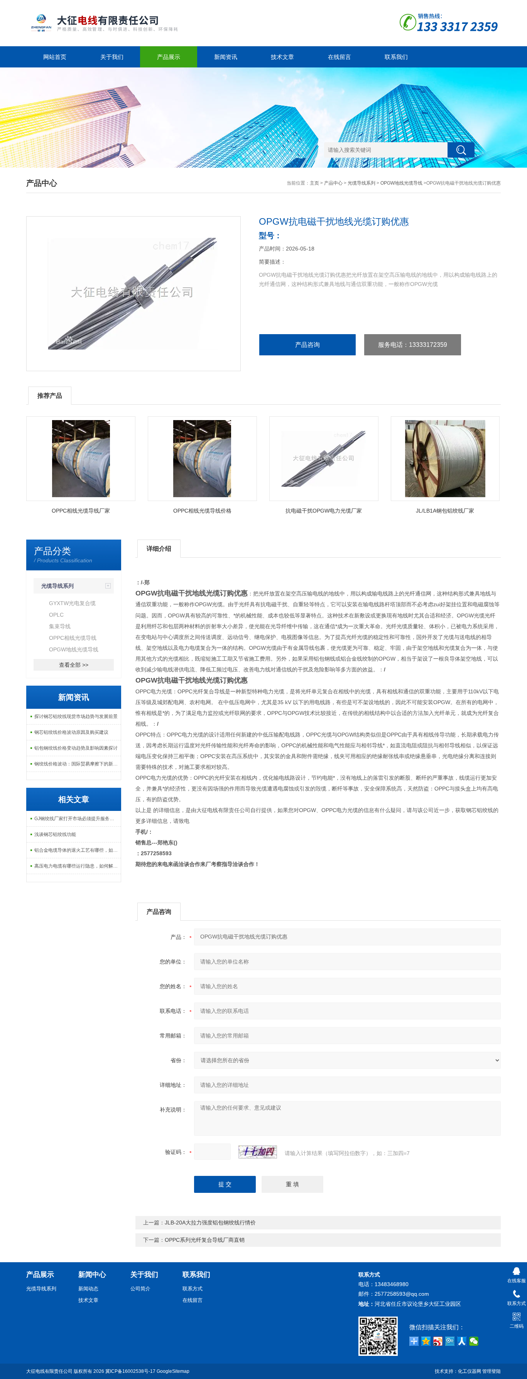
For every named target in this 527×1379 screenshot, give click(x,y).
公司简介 (140, 1289)
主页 (314, 183)
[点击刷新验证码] (257, 1152)
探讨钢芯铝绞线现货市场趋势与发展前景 (76, 716)
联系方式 (192, 1289)
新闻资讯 (225, 57)
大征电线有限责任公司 (49, 1371)
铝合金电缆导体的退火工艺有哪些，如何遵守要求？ (77, 850)
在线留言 (339, 57)
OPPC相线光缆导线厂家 (81, 511)
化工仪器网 (469, 1371)
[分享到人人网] (462, 1341)
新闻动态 (88, 1289)
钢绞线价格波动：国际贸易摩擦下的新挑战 (77, 764)
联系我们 (396, 57)
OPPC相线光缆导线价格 (202, 511)
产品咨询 (307, 344)
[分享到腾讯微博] (450, 1341)
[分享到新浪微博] (438, 1341)
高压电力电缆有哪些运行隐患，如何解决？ (77, 866)
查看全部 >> (73, 665)
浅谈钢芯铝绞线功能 (55, 834)
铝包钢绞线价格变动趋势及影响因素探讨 (76, 748)
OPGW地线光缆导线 (401, 183)
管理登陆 (491, 1371)
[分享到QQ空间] (426, 1341)
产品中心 (333, 183)
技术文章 (282, 57)
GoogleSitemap (173, 1371)
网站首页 (54, 57)
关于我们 (111, 57)
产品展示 (168, 57)
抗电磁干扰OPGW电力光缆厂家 (323, 511)
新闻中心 (92, 1274)
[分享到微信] (474, 1341)
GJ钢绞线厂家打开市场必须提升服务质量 (76, 818)
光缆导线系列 (361, 183)
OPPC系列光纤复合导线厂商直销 (205, 1240)
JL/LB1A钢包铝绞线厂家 (445, 511)
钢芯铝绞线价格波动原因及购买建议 (71, 732)
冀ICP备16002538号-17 (130, 1371)
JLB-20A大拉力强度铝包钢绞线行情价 (210, 1222)
